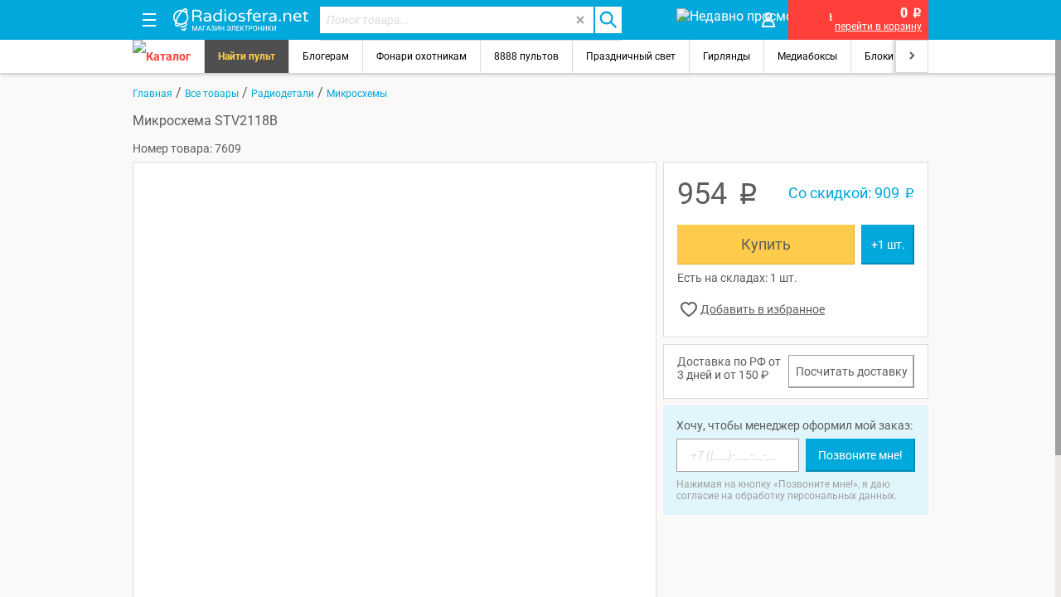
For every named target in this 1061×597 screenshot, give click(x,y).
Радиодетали (282, 94)
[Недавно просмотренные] (708, 20)
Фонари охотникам (421, 56)
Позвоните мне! (860, 455)
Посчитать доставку (852, 371)
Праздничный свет (631, 56)
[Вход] (768, 20)
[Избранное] (648, 20)
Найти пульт (246, 56)
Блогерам (326, 56)
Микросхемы (357, 94)
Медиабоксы (807, 56)
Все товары (212, 94)
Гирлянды (726, 56)
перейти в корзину (878, 26)
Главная (152, 94)
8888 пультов (526, 56)
